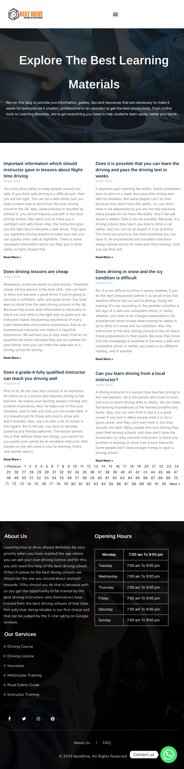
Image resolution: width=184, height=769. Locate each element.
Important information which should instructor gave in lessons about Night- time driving (44, 169)
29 (39, 472)
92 (164, 484)
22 (161, 466)
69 (168, 478)
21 (154, 466)
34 (77, 472)
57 (77, 478)
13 (96, 466)
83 (96, 484)
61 (107, 478)
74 (29, 484)
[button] (116, 14)
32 (61, 472)
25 (8, 472)
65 (138, 478)
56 (69, 478)
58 (84, 478)
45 (160, 472)
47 (176, 472)
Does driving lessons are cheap (36, 271)
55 (62, 478)
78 (58, 484)
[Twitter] (24, 719)
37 (100, 472)
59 (92, 478)
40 (123, 472)
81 (81, 484)
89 (141, 484)
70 (176, 478)
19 (139, 466)
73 (22, 484)
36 (92, 472)
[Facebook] (10, 719)
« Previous (12, 466)
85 (111, 484)
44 (153, 472)
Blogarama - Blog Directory (25, 705)
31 (54, 472)
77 (51, 484)
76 (44, 484)
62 (115, 478)
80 (73, 484)
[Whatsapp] (168, 754)
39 (115, 472)
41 (130, 472)
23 (169, 466)
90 (149, 484)
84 (103, 484)
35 (84, 472)
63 (122, 478)
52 (39, 478)
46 (168, 472)
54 (54, 478)
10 (75, 466)
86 (119, 484)
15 (110, 466)
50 (24, 478)
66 (145, 478)
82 (88, 484)
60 (100, 478)
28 (31, 472)
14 (103, 466)
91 (157, 484)
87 (126, 484)
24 (176, 466)
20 (146, 466)
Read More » (12, 257)
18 (132, 466)
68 (160, 478)
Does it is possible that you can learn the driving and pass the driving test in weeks (137, 169)
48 (8, 478)
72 (14, 484)
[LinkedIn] (38, 719)
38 (107, 472)
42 (137, 472)
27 (24, 472)
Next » (175, 484)
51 (31, 478)
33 (69, 472)
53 (46, 478)
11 (82, 466)
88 (134, 484)
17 (124, 466)
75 (36, 484)
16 (118, 466)
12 (89, 466)
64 (130, 478)
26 (16, 472)
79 (66, 484)
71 (7, 484)
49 (16, 478)
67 (153, 478)
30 (47, 472)
